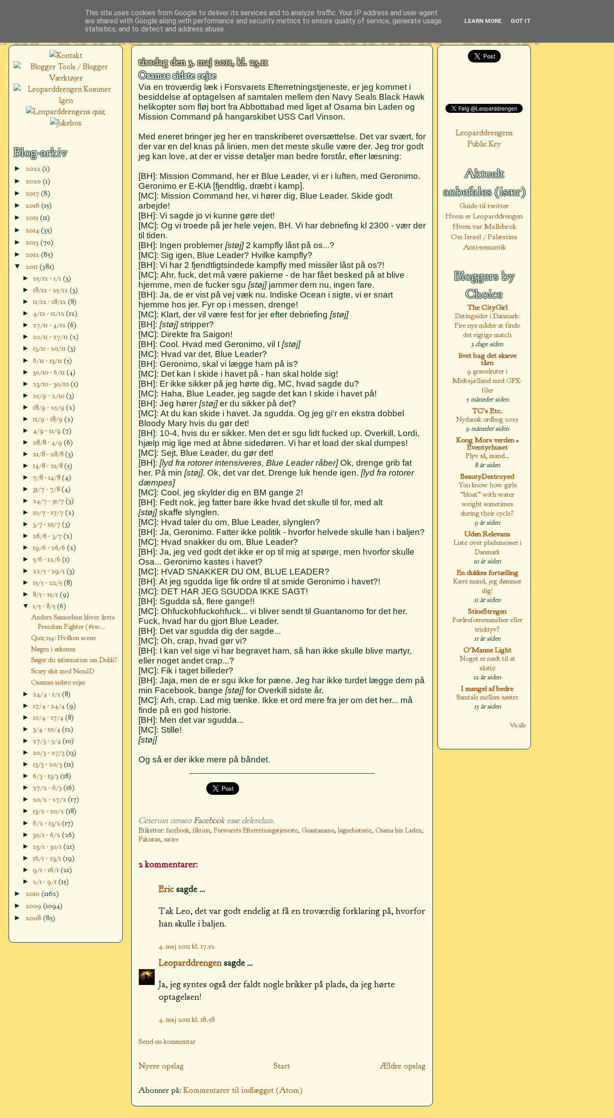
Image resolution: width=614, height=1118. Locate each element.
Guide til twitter (484, 205)
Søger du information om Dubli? (74, 659)
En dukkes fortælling (487, 572)
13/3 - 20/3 (48, 764)
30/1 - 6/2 (47, 834)
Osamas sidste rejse (177, 75)
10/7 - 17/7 (49, 512)
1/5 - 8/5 (45, 605)
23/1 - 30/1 (48, 846)
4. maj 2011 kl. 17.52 (186, 946)
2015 (33, 217)
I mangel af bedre (487, 688)
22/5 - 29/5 (50, 570)
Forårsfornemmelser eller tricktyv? (487, 624)
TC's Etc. (487, 410)
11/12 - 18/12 (50, 301)
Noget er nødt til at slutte (487, 663)
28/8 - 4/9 (48, 442)
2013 (33, 242)
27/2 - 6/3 (48, 787)
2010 (33, 893)
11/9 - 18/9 (48, 418)
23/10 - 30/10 (52, 383)
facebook (177, 830)
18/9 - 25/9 (49, 407)
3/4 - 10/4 (47, 729)
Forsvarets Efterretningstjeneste (256, 830)
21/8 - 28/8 (49, 454)
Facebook (209, 820)
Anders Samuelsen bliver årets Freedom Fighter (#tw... (73, 622)
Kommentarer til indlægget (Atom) (243, 1090)
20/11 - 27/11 (51, 336)
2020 (34, 181)
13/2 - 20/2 (49, 810)
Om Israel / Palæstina (484, 236)
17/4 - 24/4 (50, 705)
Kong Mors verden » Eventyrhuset (487, 443)
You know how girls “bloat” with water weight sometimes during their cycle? (487, 499)
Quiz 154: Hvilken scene (63, 637)
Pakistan (149, 839)
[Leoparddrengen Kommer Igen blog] (65, 100)
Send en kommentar (167, 1041)
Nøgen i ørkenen (53, 649)
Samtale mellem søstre (487, 697)
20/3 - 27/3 (49, 752)
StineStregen (487, 611)
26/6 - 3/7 (48, 535)
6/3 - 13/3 (46, 775)
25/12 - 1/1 (48, 278)
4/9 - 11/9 (47, 430)
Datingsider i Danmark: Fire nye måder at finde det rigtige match (487, 325)
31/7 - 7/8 (47, 489)
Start (281, 1065)
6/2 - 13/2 (47, 823)
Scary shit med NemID (62, 671)
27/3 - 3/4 (47, 740)
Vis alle (518, 725)
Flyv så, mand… (487, 455)
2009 (34, 905)
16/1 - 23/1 (48, 858)
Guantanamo (318, 830)
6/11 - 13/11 (48, 360)
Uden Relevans (487, 534)
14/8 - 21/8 (48, 465)
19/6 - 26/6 (50, 547)
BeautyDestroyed (487, 476)
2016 (33, 205)
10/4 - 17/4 (49, 717)
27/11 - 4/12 (50, 325)
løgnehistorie (355, 830)
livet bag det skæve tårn (487, 359)
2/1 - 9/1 (45, 881)
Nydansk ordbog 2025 (487, 419)
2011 (33, 266)
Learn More (483, 21)
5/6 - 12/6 (47, 559)
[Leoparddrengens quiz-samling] (65, 112)
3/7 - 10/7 (47, 524)
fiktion (201, 830)
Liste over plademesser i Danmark (487, 547)
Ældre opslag (403, 1065)
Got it (521, 21)
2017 (33, 193)
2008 (34, 917)
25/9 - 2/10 (49, 395)
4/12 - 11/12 (49, 313)
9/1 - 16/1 (47, 869)
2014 (33, 230)
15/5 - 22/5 (48, 582)
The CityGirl (487, 307)
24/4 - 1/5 (47, 694)
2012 (33, 254)
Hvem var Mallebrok (484, 226)
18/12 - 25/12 (51, 289)
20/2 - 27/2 (50, 799)
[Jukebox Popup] (66, 123)
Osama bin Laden (398, 830)
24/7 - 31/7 (49, 500)
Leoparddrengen (190, 962)
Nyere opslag (161, 1065)
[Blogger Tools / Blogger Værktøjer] (65, 78)
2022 (34, 168)
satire (171, 839)
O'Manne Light (487, 650)
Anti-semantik (484, 247)
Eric (166, 889)
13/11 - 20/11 (50, 348)
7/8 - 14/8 (47, 477)
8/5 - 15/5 (46, 594)
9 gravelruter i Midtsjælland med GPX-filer (487, 380)
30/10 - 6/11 (50, 372)
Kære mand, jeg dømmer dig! (487, 585)
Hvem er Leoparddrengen (484, 216)
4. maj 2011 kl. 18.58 (187, 1019)
